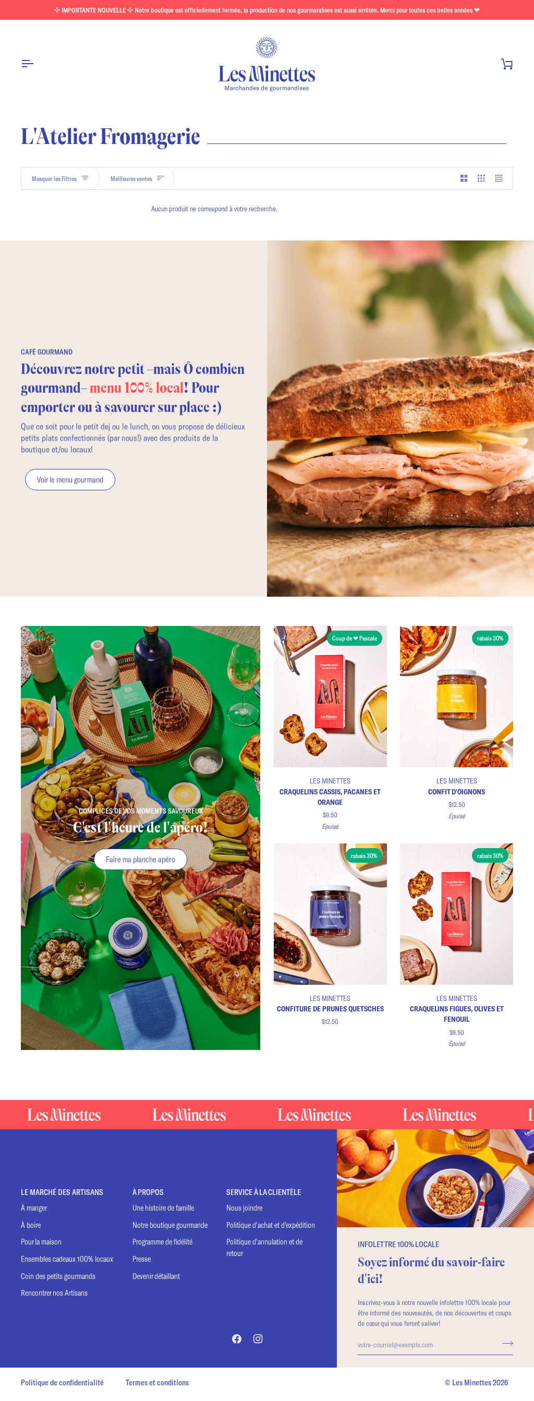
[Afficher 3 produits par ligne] (481, 178)
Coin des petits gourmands (58, 1276)
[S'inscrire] (504, 1343)
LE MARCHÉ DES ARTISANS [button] (62, 1192)
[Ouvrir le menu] (36, 63)
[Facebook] (236, 1339)
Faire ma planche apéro (140, 859)
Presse (141, 1258)
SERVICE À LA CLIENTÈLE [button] (263, 1192)
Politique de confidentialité (62, 1382)
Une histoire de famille (163, 1207)
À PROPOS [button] (148, 1192)
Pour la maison (41, 1241)
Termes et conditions (157, 1382)
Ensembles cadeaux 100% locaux (67, 1258)
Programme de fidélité (162, 1241)
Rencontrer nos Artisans (54, 1292)
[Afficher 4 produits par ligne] (501, 178)
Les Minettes (471, 1382)
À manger (34, 1207)
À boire (31, 1225)
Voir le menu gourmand (70, 479)
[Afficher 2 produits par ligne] (464, 178)
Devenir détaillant (156, 1276)
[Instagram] (258, 1339)
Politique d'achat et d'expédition (270, 1225)
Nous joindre (244, 1207)
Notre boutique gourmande (170, 1225)
